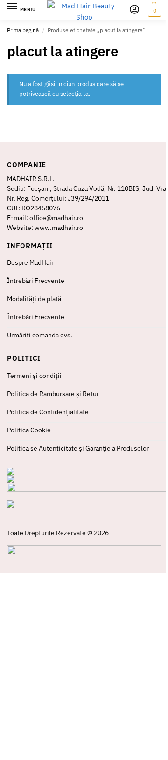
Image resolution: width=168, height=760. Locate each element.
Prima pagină (23, 30)
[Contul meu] (134, 10)
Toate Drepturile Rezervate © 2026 (58, 533)
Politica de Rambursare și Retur (53, 394)
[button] (153, 10)
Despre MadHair (30, 262)
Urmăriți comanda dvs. (39, 335)
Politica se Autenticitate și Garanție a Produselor (78, 448)
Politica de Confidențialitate (48, 412)
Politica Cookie (29, 430)
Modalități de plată (34, 299)
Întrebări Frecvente (35, 280)
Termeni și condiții (34, 375)
